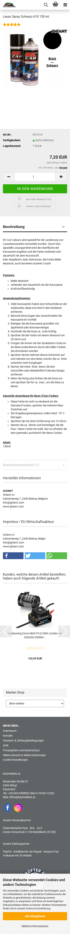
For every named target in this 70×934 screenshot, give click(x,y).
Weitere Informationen (35, 926)
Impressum (10, 730)
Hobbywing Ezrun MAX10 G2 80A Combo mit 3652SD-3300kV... (35, 635)
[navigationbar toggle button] (65, 5)
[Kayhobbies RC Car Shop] (8, 5)
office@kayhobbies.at (22, 797)
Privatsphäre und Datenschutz (21, 750)
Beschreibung (13, 227)
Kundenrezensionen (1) (21, 465)
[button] (9, 176)
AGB (5, 745)
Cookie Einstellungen (15, 759)
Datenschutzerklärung (38, 908)
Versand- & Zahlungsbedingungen (23, 740)
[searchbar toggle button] (46, 5)
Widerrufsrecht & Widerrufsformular (24, 755)
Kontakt (8, 735)
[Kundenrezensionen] (11, 27)
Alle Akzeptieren (35, 916)
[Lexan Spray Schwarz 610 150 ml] (35, 58)
